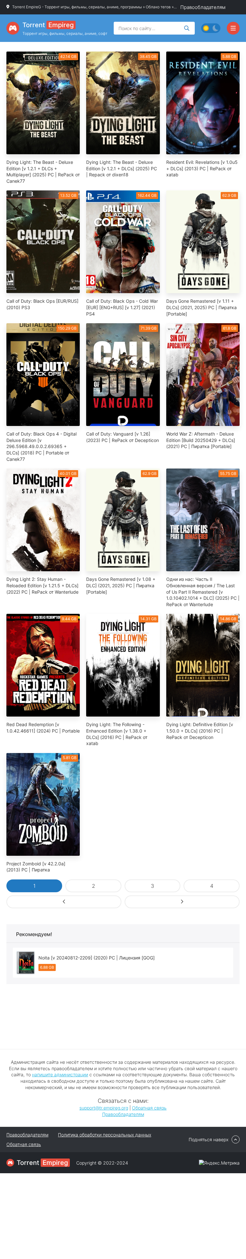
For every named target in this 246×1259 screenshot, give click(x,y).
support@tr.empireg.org (103, 1108)
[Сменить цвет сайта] (210, 28)
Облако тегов (158, 6)
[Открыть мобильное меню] (233, 28)
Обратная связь (149, 1108)
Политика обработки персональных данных (104, 1134)
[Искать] (187, 28)
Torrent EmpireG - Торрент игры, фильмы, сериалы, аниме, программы (77, 6)
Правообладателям (203, 7)
